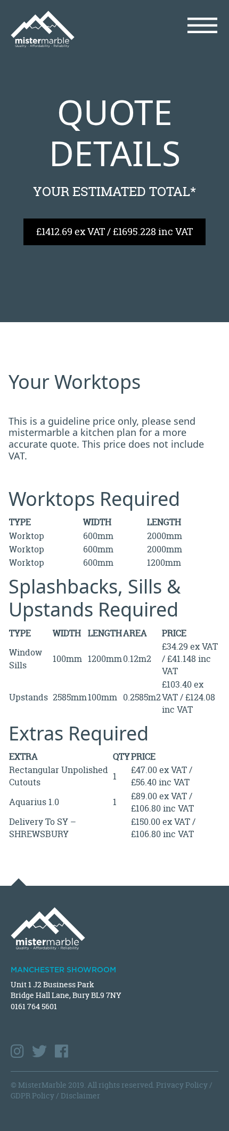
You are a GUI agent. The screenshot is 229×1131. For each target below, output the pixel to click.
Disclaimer (80, 1095)
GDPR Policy (32, 1095)
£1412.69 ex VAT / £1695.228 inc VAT (114, 231)
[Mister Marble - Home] (59, 29)
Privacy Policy (182, 1085)
